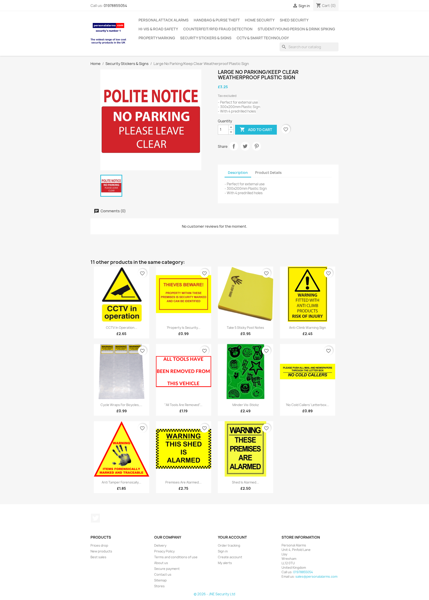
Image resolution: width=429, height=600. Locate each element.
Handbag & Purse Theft (217, 20)
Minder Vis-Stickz (245, 405)
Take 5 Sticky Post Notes (245, 327)
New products (101, 551)
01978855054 (115, 5)
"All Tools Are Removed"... (183, 405)
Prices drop (99, 545)
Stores (159, 586)
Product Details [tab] (268, 172)
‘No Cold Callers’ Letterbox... (307, 405)
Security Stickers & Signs (205, 37)
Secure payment (167, 569)
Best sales (98, 557)
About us (161, 563)
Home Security (260, 20)
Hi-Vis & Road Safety (158, 29)
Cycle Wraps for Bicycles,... (121, 405)
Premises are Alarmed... (183, 482)
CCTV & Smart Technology (263, 37)
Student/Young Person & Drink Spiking (296, 29)
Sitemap (160, 580)
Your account (232, 537)
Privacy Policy (164, 551)
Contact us (162, 574)
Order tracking (229, 545)
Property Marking (157, 37)
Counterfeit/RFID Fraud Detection (217, 29)
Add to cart (256, 129)
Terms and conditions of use (176, 557)
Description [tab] (238, 172)
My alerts (225, 563)
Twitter (95, 518)
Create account (230, 557)
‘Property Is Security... (183, 327)
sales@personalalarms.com (316, 576)
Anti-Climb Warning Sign (307, 327)
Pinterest (256, 146)
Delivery (160, 545)
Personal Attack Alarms (164, 20)
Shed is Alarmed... (245, 482)
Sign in (223, 551)
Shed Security (294, 20)
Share (233, 146)
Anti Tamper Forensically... (121, 482)
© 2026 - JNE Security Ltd (214, 594)
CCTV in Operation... (121, 327)
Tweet (245, 146)
